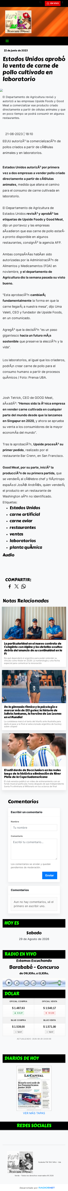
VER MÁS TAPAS (34, 1113)
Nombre (15, 821)
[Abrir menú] (7, 41)
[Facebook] (64, 3)
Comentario (17, 836)
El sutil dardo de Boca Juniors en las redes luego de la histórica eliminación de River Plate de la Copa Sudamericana (32, 773)
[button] (42, 3)
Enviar (49, 875)
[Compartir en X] (16, 586)
